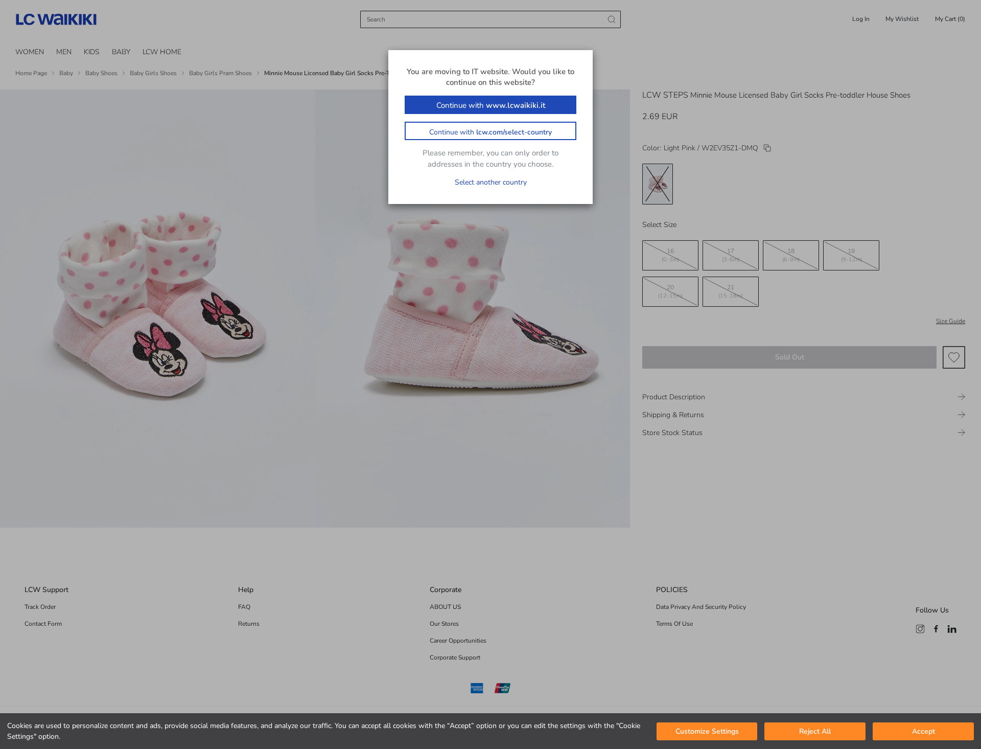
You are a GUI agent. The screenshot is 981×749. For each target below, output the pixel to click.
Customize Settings (707, 731)
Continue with (490, 105)
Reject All (815, 731)
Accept (923, 731)
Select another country (491, 182)
